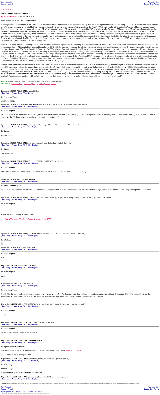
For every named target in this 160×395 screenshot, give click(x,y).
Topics (146, 4)
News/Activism (153, 2)
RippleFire (34, 322)
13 (2, 322)
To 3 (25, 145)
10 (2, 266)
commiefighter (34, 91)
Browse (3, 4)
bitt (29, 143)
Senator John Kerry (73, 350)
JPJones (32, 266)
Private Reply (17, 93)
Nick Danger (33, 104)
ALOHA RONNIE (35, 234)
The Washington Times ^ (10, 16)
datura (31, 125)
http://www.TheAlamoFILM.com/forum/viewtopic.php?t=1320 (26, 219)
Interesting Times (35, 359)
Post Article (154, 4)
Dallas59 (31, 247)
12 (2, 304)
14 (2, 340)
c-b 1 (31, 284)
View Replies (28, 93)
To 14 (25, 361)
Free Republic (6, 2)
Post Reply (6, 93)
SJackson (32, 198)
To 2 (25, 306)
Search (10, 4)
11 (2, 284)
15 (2, 359)
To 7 (25, 249)
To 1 (25, 106)
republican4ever (36, 340)
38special (31, 179)
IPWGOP (33, 304)
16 (2, 377)
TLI (29, 161)
